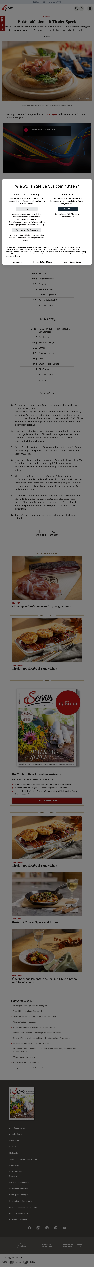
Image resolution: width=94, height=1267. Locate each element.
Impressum (17, 262)
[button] (68, 209)
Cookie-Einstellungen (73, 262)
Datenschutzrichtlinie (42, 262)
